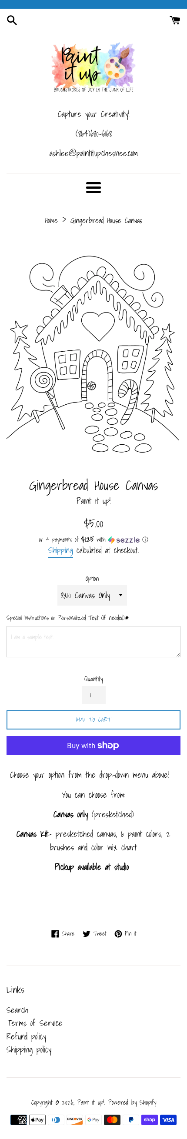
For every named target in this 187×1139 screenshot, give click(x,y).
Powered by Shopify (132, 1102)
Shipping (60, 550)
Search (17, 1009)
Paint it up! (90, 1102)
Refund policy (26, 1036)
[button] (93, 539)
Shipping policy (29, 1049)
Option (92, 578)
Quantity (93, 679)
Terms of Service (35, 1022)
